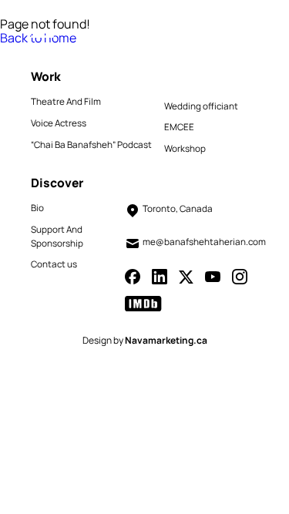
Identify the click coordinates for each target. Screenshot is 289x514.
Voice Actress (58, 123)
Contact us (54, 264)
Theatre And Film (66, 102)
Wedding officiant (201, 106)
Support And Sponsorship (57, 236)
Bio (37, 208)
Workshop (185, 149)
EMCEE (179, 127)
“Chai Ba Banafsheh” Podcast (91, 145)
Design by (144, 340)
